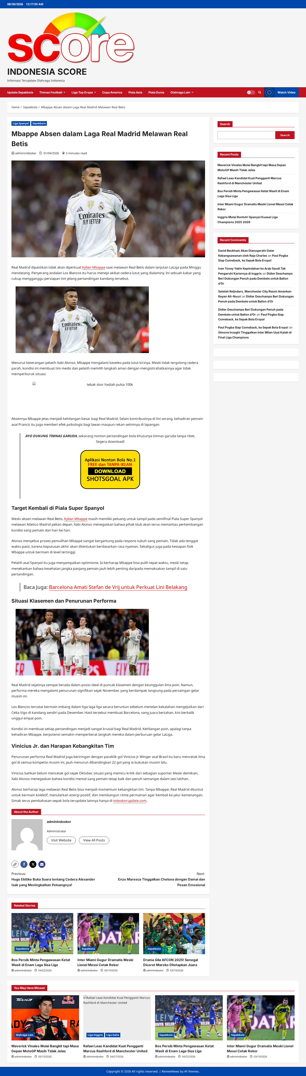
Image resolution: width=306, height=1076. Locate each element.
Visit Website (61, 840)
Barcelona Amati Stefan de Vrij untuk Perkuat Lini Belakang (118, 586)
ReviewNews (170, 1071)
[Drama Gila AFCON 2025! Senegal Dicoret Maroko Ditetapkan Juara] (174, 933)
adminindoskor (25, 153)
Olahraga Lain (180, 92)
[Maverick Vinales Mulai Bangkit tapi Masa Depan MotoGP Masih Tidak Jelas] (45, 1017)
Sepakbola (39, 123)
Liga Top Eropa (82, 92)
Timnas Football (50, 92)
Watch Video (286, 92)
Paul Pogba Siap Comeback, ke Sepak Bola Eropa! (253, 327)
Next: (161, 879)
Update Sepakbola (20, 92)
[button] (15, 864)
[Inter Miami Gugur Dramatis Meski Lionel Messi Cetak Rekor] (108, 933)
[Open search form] (259, 92)
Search (225, 124)
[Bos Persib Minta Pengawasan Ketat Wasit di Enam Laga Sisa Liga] (42, 933)
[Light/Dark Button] (251, 92)
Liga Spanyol (21, 123)
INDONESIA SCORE (47, 71)
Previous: (53, 879)
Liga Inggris (95, 1035)
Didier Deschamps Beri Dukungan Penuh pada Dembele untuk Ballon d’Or (255, 278)
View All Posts (94, 840)
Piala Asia (135, 92)
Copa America (112, 92)
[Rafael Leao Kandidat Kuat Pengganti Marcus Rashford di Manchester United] (117, 1017)
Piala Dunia (156, 92)
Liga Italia (112, 1035)
